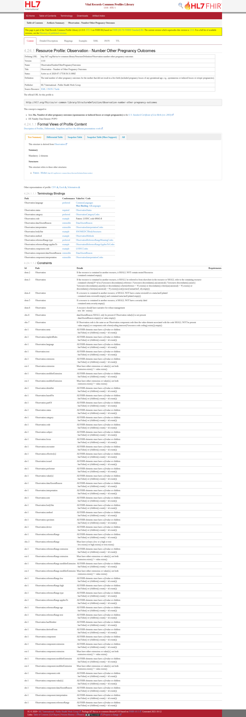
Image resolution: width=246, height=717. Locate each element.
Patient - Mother (63, 173)
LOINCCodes (82, 248)
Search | (81, 714)
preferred (66, 203)
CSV (54, 187)
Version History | (68, 714)
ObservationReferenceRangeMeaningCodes (94, 240)
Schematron (73, 187)
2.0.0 (192, 30)
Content (30, 41)
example (65, 218)
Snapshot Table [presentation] (75, 137)
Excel (61, 187)
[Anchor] (157, 50)
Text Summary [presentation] (34, 137)
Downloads (82, 15)
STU (88, 30)
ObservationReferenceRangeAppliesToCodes (95, 244)
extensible (66, 223)
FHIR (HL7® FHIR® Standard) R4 (127, 30)
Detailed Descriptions (49, 41)
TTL (118, 41)
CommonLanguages (84, 203)
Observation (59, 144)
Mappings (68, 41)
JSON (107, 41)
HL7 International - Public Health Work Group (59, 711)
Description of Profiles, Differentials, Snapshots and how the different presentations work (62, 128)
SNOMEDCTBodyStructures (88, 231)
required (65, 210)
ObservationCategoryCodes (88, 214)
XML (95, 41)
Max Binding (82, 206)
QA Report (54, 714)
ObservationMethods (85, 236)
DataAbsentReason (84, 223)
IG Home (30, 15)
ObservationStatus (84, 210)
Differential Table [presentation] (55, 137)
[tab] (34, 137)
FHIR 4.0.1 (134, 711)
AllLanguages (95, 206)
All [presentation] (123, 137)
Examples (83, 41)
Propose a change (111, 714)
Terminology (67, 15)
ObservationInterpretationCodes (89, 227)
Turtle (56, 89)
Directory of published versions (53, 33)
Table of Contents (47, 15)
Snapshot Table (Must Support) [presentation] (102, 137)
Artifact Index (98, 15)
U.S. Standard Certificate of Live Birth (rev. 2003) (150, 115)
